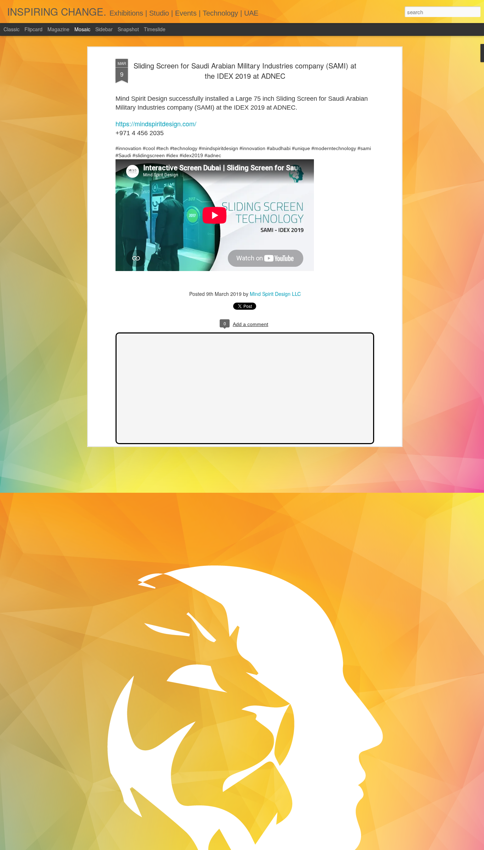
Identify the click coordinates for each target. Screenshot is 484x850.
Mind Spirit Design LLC (275, 293)
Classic (11, 29)
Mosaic (82, 29)
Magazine (58, 29)
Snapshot (128, 29)
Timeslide (154, 29)
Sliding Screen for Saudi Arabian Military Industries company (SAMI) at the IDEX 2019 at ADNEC (245, 70)
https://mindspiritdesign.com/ (156, 123)
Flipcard (33, 29)
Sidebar (104, 29)
